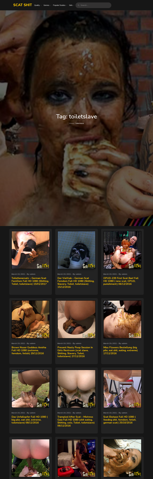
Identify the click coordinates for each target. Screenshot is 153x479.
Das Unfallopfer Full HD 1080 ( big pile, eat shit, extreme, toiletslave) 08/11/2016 (30, 419)
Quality (37, 5)
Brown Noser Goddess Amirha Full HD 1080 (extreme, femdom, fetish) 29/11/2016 (29, 350)
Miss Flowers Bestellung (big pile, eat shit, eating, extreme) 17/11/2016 (120, 350)
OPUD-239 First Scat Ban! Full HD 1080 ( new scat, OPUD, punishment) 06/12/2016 (120, 281)
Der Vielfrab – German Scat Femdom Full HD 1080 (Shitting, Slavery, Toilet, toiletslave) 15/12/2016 (75, 282)
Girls (70, 5)
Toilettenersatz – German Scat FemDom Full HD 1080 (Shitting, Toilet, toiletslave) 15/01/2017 (30, 281)
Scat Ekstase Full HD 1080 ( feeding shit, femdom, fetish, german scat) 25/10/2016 (119, 419)
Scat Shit (22, 5)
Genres (46, 5)
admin (32, 274)
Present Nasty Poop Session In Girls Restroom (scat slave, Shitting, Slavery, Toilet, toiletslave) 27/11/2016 (75, 352)
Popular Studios (59, 5)
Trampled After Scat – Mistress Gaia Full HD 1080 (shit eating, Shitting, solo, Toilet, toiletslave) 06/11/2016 (76, 421)
